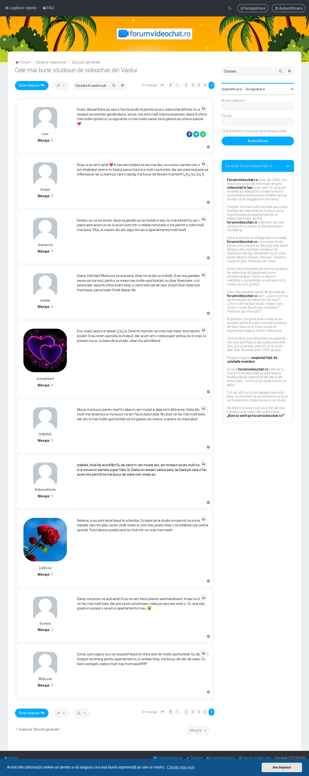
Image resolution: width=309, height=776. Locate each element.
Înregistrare (255, 89)
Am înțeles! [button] (282, 767)
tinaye (45, 189)
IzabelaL (45, 434)
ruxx (45, 134)
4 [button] (192, 85)
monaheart (45, 379)
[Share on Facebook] (189, 134)
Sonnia (45, 623)
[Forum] (154, 34)
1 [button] (177, 85)
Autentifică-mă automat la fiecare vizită (256, 131)
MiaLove (45, 679)
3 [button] (186, 85)
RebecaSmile (45, 490)
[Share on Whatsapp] (203, 134)
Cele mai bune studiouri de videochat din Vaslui (76, 70)
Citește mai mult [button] (180, 767)
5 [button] (199, 85)
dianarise (45, 245)
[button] (162, 85)
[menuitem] (48, 7)
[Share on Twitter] (196, 134)
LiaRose (45, 568)
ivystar (45, 300)
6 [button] (205, 85)
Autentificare (232, 89)
